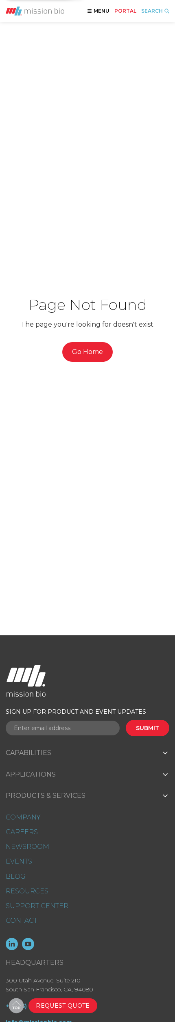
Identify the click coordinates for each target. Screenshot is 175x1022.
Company (23, 817)
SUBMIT (147, 728)
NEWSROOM (27, 847)
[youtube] (28, 944)
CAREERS (22, 832)
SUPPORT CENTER (37, 906)
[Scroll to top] (16, 1006)
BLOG (15, 876)
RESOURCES (27, 891)
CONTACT (21, 920)
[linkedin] (12, 944)
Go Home (87, 352)
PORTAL (125, 11)
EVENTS (19, 861)
